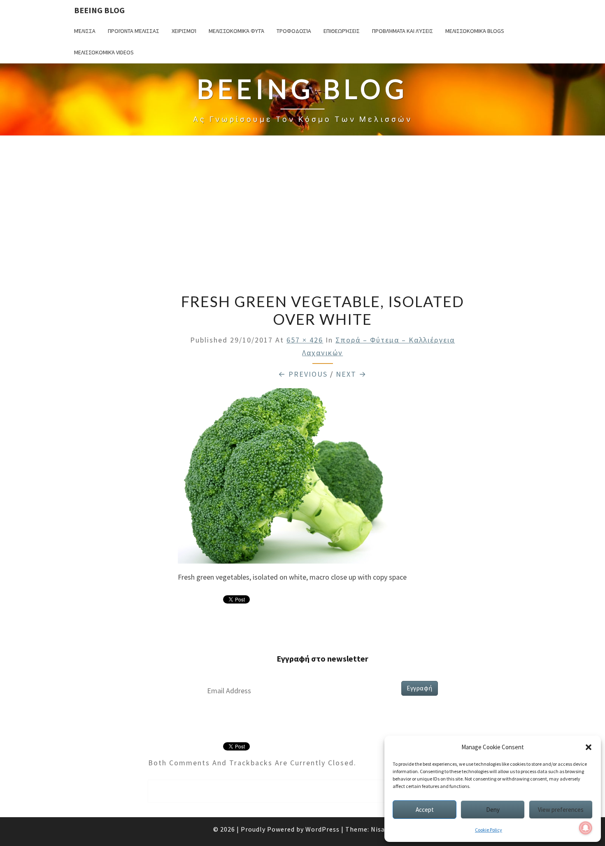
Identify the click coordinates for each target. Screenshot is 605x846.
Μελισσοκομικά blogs (474, 31)
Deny (493, 809)
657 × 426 (304, 340)
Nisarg (381, 829)
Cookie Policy (488, 830)
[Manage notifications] (585, 827)
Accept (425, 809)
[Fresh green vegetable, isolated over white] (313, 478)
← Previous (303, 374)
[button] (588, 747)
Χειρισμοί (184, 31)
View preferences (561, 809)
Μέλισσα (84, 31)
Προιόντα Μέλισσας (133, 31)
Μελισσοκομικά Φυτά (236, 31)
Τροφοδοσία (294, 31)
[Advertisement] (302, 215)
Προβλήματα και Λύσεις (402, 31)
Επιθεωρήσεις (341, 31)
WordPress (322, 829)
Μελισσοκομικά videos (104, 52)
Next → (351, 374)
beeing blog (99, 10)
